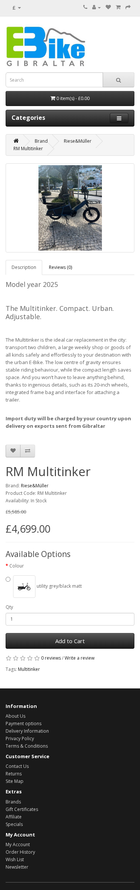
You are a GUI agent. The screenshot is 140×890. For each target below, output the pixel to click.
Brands (13, 802)
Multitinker (29, 669)
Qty (9, 607)
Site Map (15, 781)
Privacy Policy (20, 738)
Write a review (79, 658)
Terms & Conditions (27, 746)
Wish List (15, 859)
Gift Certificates (22, 809)
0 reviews (51, 658)
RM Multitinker (28, 148)
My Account (18, 844)
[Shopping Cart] (118, 7)
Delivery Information (27, 731)
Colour (16, 566)
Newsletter (17, 867)
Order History (20, 852)
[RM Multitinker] (70, 207)
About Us (15, 716)
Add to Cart (70, 641)
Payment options (23, 723)
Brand (41, 141)
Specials (14, 824)
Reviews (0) (60, 267)
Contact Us (17, 766)
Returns (14, 774)
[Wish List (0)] (108, 7)
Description (24, 267)
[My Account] (96, 7)
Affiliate (14, 817)
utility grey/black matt (58, 586)
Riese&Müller (77, 141)
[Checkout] (128, 7)
